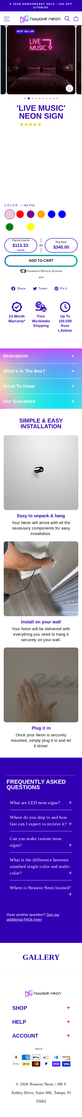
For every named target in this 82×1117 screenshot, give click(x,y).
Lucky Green (9, 227)
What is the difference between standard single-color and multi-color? (40, 866)
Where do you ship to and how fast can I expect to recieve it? (38, 820)
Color (19, 205)
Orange (41, 214)
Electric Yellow (30, 227)
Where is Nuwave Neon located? (40, 887)
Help (19, 1022)
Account (25, 1036)
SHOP (19, 1008)
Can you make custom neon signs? (35, 842)
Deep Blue (51, 214)
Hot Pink (9, 214)
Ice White (20, 227)
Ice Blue (62, 214)
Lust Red (20, 214)
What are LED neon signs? (35, 802)
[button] (31, 124)
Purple (30, 214)
